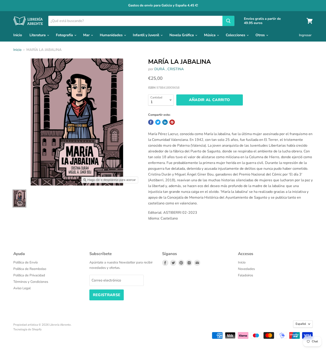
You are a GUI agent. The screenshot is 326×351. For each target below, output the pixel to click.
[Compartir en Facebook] (150, 122)
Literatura (38, 35)
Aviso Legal (22, 288)
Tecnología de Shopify (27, 329)
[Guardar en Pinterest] (172, 122)
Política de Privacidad (29, 275)
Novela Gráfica (182, 35)
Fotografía (65, 35)
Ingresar (305, 35)
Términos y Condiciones (30, 281)
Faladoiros (245, 275)
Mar (86, 35)
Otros (260, 35)
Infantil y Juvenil (146, 35)
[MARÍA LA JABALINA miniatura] (19, 198)
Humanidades (112, 35)
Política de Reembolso (29, 269)
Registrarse (106, 294)
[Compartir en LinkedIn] (165, 122)
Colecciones (236, 35)
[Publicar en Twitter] (158, 122)
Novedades (246, 269)
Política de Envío (25, 262)
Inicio (17, 35)
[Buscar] (228, 21)
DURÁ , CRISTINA (169, 69)
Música (210, 35)
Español (301, 324)
